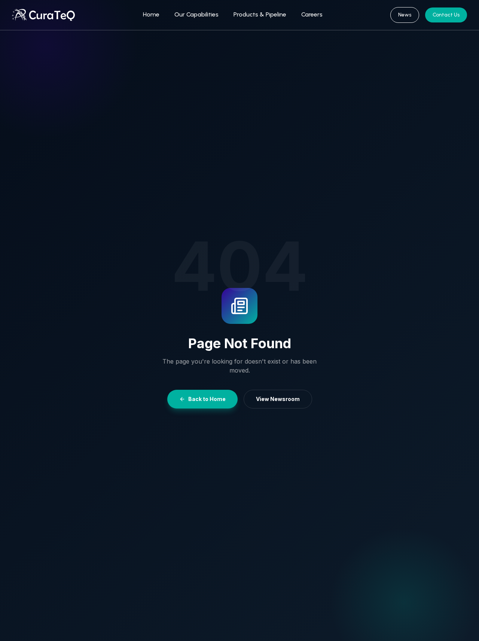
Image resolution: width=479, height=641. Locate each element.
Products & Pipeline (260, 14)
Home (151, 14)
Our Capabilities (196, 14)
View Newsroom (278, 399)
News (404, 15)
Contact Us (446, 15)
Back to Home (207, 399)
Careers (312, 14)
